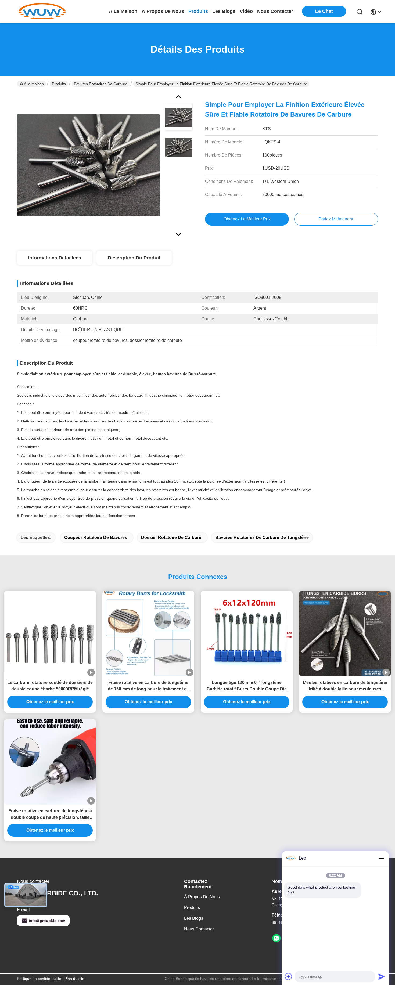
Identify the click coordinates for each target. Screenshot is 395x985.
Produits (59, 84)
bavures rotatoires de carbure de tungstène (262, 537)
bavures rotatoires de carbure (100, 84)
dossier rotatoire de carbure (171, 537)
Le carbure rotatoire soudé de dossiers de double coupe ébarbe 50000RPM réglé (50, 685)
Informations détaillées (54, 257)
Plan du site (74, 978)
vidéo (246, 11)
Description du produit (134, 257)
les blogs (223, 11)
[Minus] (381, 858)
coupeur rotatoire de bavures (95, 537)
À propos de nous (163, 11)
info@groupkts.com (47, 920)
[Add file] (288, 976)
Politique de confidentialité (39, 978)
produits (198, 11)
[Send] (381, 976)
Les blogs (193, 918)
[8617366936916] (276, 938)
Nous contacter (199, 929)
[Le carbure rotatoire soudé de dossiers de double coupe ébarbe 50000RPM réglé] (50, 633)
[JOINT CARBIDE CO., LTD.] (42, 11)
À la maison (123, 11)
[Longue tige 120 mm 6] (247, 633)
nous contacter (275, 11)
